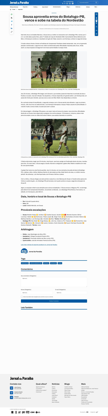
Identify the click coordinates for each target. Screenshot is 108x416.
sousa (59, 263)
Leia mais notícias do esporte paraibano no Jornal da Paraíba (39, 244)
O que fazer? (39, 388)
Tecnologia (54, 400)
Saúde (53, 398)
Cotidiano (54, 397)
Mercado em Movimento (70, 395)
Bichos (53, 386)
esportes (20, 9)
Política (35, 7)
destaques (53, 263)
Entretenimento (57, 6)
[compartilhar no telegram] (11, 21)
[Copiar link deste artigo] (11, 32)
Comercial (83, 398)
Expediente (84, 397)
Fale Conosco (84, 400)
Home (13, 9)
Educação (54, 392)
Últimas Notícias (14, 7)
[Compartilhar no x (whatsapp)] (11, 18)
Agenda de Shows (40, 386)
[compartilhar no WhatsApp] (11, 14)
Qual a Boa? (45, 7)
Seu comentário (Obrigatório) (28, 275)
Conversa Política (68, 388)
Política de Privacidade (86, 402)
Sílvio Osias (67, 392)
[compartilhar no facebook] (11, 25)
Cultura (53, 388)
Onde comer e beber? (41, 390)
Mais (96, 6)
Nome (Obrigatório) (26, 289)
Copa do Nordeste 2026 (36, 263)
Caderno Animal (68, 386)
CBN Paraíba (84, 395)
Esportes (25, 6)
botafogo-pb (25, 263)
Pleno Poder (67, 390)
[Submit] (96, 2)
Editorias (78, 6)
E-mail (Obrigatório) (60, 289)
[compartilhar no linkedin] (11, 28)
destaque (46, 263)
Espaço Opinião (85, 403)
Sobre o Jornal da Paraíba (87, 392)
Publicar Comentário (54, 301)
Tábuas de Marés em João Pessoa (89, 388)
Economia (54, 390)
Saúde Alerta (67, 393)
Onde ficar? (39, 392)
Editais (88, 7)
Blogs (68, 6)
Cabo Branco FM (85, 393)
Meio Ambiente (55, 402)
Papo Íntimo (67, 397)
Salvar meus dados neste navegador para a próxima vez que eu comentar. (38, 296)
